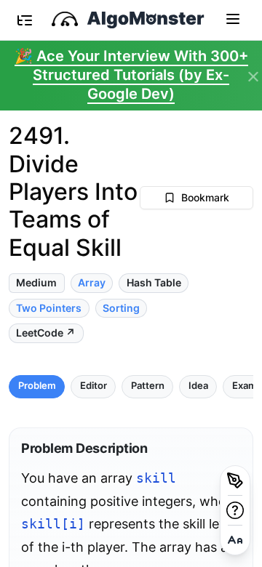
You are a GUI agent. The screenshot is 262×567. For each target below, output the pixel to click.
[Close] (253, 77)
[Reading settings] (235, 540)
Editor (93, 385)
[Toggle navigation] (232, 18)
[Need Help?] (235, 510)
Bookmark (205, 197)
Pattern (147, 385)
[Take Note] (235, 480)
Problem (37, 385)
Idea (198, 385)
